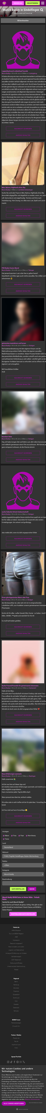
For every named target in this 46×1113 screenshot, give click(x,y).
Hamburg (16, 985)
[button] (23, 1109)
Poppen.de (16, 1038)
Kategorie (5, 870)
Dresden (16, 1004)
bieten (15, 947)
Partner (13, 1035)
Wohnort (5, 852)
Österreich (16, 1007)
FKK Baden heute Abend (10, 268)
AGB (16, 937)
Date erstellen (18, 889)
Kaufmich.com (16, 1044)
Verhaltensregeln (16, 956)
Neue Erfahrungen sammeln (12, 774)
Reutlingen (32, 776)
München (16, 988)
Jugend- (10, 950)
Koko (16, 1048)
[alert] (23, 1089)
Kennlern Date (7, 437)
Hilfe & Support (16, 930)
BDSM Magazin (19, 933)
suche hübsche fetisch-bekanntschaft (15, 512)
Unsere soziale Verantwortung (16, 966)
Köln (16, 1001)
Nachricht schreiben (23, 129)
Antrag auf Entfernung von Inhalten (16, 953)
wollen (22, 947)
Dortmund (16, 998)
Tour (10, 933)
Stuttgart (31, 345)
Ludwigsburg (33, 73)
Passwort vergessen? (16, 943)
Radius (4, 861)
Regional (16, 978)
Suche (31, 889)
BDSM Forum (16, 1020)
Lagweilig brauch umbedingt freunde (15, 71)
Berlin (16, 981)
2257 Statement (16, 960)
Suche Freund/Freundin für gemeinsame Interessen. (20, 686)
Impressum (16, 940)
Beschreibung (7, 879)
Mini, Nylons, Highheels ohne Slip (13, 187)
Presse (16, 969)
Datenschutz (20, 950)
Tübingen (31, 270)
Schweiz (16, 1011)
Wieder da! (18, 3)
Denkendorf (32, 688)
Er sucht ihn (16, 1026)
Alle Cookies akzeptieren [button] (14, 1103)
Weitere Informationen (32, 1099)
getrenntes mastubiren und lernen (14, 343)
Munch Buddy (6, 73)
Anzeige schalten (23, 135)
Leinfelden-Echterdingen (25, 190)
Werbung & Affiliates (16, 963)
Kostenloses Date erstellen (23, 914)
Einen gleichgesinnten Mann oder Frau (15, 597)
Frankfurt (16, 991)
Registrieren (32, 3)
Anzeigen (5, 831)
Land (4, 843)
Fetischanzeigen (16, 1023)
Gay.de (16, 1041)
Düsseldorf (16, 994)
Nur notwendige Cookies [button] (35, 1102)
